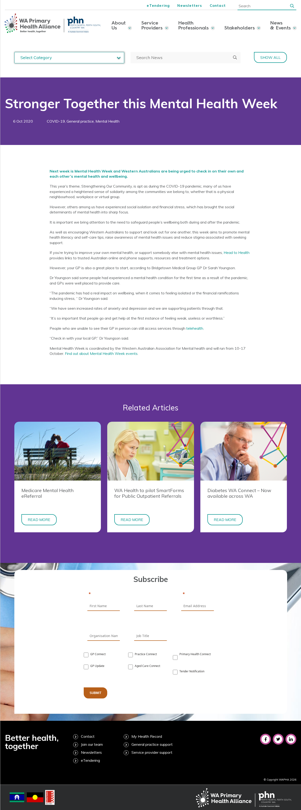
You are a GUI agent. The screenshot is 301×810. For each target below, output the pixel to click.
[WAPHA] (53, 23)
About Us (118, 25)
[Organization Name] (103, 624)
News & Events (280, 25)
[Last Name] (150, 594)
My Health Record (146, 736)
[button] (292, 5)
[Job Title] (150, 624)
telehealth (194, 328)
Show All (270, 57)
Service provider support (151, 752)
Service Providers (152, 25)
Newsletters (189, 5)
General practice (80, 121)
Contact (218, 5)
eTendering (158, 5)
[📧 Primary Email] (197, 594)
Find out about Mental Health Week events (101, 353)
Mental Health (107, 121)
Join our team (92, 744)
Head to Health (237, 252)
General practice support (152, 744)
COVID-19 (56, 121)
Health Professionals (193, 25)
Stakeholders (239, 27)
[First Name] (103, 594)
